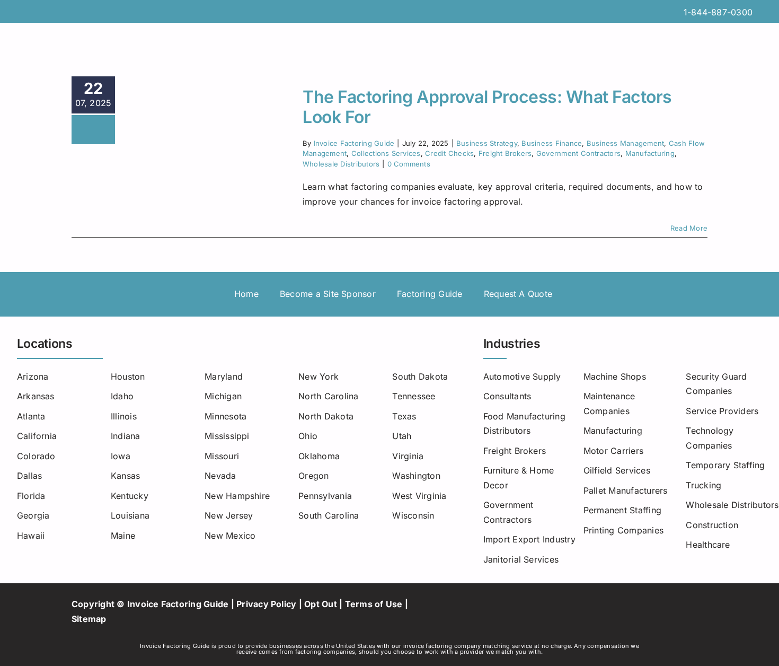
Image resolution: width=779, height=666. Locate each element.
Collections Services (386, 153)
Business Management (626, 143)
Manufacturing (650, 153)
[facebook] (514, 612)
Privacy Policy (266, 604)
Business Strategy (486, 143)
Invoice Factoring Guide (354, 143)
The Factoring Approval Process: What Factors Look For (487, 106)
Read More (688, 228)
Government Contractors (578, 153)
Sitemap (89, 619)
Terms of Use (374, 604)
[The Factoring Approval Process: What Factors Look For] (209, 104)
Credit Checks (449, 153)
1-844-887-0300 (718, 12)
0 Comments (408, 164)
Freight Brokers (505, 153)
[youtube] (553, 612)
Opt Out (320, 604)
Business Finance (551, 143)
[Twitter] (534, 612)
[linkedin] (571, 612)
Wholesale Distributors (341, 164)
